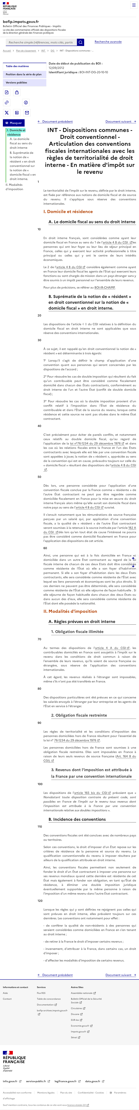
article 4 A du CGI (110, 648)
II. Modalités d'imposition (14, 187)
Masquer (16, 123)
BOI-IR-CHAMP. (104, 287)
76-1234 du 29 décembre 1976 (75, 740)
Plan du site (66, 1092)
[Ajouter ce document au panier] (16, 92)
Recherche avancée (108, 41)
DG (53, 50)
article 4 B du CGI (116, 242)
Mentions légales (46, 1092)
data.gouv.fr (93, 1081)
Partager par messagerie (27, 112)
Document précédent (57, 121)
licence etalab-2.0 (76, 1105)
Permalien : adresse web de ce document (6, 102)
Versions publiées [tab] (16, 83)
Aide (5, 993)
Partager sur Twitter (6, 112)
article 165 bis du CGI (90, 793)
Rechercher (80, 42)
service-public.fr (36, 1081)
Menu (134, 5)
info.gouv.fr (10, 1081)
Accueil (7, 50)
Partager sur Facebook (26, 102)
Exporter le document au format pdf (6, 92)
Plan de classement (26, 50)
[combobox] (41, 42)
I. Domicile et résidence (16, 132)
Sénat (74, 1037)
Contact (7, 999)
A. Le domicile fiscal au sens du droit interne (21, 143)
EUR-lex (75, 1020)
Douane (75, 1014)
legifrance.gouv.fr (66, 1081)
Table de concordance (49, 999)
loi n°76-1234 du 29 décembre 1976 (95, 443)
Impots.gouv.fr (78, 1031)
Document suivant (119, 121)
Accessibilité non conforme (17, 1092)
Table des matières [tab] (17, 66)
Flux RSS (41, 993)
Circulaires (76, 1008)
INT (43, 50)
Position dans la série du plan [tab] (24, 74)
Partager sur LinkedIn (16, 112)
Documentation (45, 1004)
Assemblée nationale (81, 993)
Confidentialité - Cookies (91, 1092)
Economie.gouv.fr (80, 1025)
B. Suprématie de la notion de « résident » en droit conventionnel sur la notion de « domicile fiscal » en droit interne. (23, 166)
